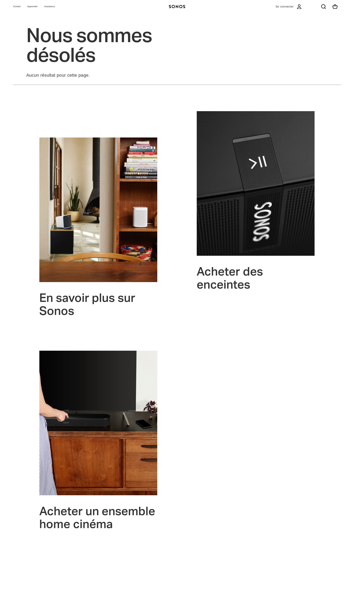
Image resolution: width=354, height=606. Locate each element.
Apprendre (32, 6)
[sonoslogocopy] (177, 6)
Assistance (49, 6)
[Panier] (335, 6)
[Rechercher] (323, 6)
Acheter (17, 6)
